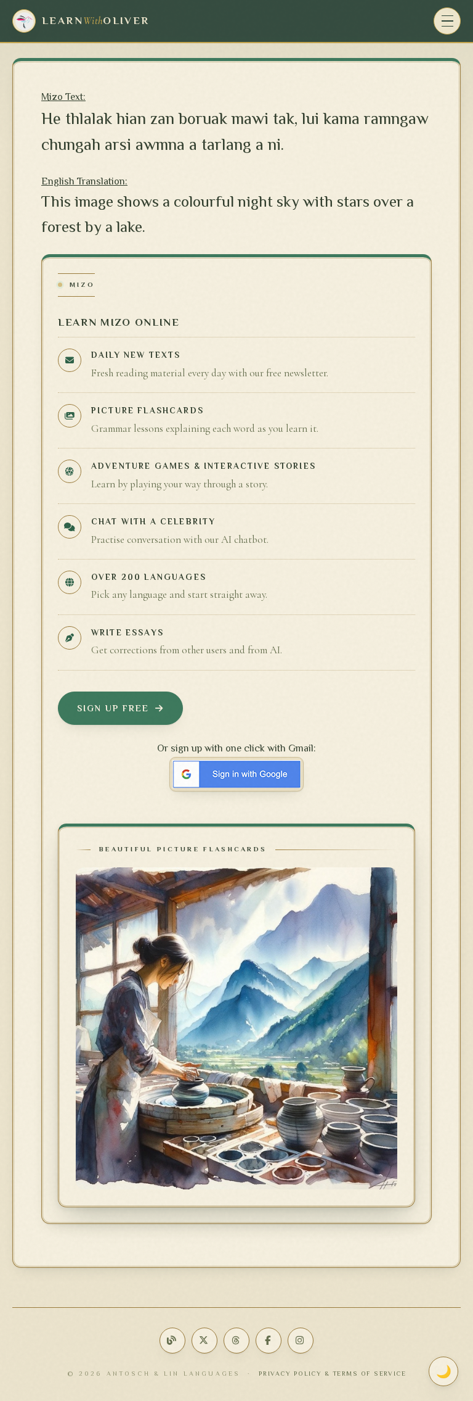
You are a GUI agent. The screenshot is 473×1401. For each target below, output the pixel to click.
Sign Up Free (113, 708)
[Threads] (236, 1340)
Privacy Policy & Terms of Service (332, 1373)
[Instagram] (300, 1340)
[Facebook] (268, 1340)
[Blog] (172, 1340)
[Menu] (447, 21)
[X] (204, 1340)
